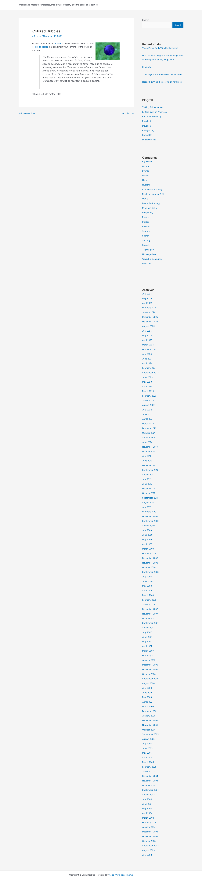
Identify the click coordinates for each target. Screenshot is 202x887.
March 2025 (148, 344)
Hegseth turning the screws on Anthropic (162, 82)
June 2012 (147, 484)
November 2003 (150, 836)
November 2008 (150, 562)
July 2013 (147, 456)
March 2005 (148, 762)
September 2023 (150, 372)
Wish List (146, 263)
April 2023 (147, 386)
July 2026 (147, 293)
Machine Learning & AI (153, 194)
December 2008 (150, 558)
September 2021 (150, 437)
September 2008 (150, 572)
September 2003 (150, 845)
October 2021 (148, 433)
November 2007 (150, 613)
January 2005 (148, 771)
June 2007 (147, 637)
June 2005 (147, 748)
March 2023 (148, 391)
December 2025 (150, 317)
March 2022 (148, 423)
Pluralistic (147, 121)
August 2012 (148, 474)
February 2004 (149, 822)
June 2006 (147, 692)
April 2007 (147, 646)
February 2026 (149, 307)
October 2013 (148, 451)
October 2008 (149, 567)
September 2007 (150, 623)
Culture (146, 166)
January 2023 (149, 400)
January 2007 (148, 660)
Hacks (145, 180)
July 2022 (147, 409)
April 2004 (147, 813)
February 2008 (149, 600)
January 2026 (148, 312)
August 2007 (148, 627)
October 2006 (149, 674)
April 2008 (147, 590)
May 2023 (147, 381)
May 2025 (147, 335)
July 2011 (146, 507)
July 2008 (147, 576)
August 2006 (148, 683)
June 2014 (147, 442)
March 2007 (148, 651)
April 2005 (147, 757)
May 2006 (147, 697)
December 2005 (150, 720)
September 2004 (150, 790)
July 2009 (147, 530)
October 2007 (149, 618)
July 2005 (147, 743)
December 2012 (150, 465)
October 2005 (149, 729)
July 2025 (147, 331)
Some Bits (147, 135)
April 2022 (147, 419)
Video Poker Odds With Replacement (160, 48)
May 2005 (147, 753)
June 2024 (147, 358)
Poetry (145, 217)
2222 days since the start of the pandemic (162, 74)
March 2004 (148, 818)
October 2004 (149, 785)
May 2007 (147, 641)
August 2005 (148, 739)
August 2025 (148, 326)
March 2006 (148, 706)
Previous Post (27, 113)
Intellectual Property (152, 189)
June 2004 (147, 804)
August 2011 (148, 502)
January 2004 (149, 827)
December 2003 (150, 831)
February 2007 (149, 655)
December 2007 (150, 609)
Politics (145, 222)
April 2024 (147, 363)
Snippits (146, 245)
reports (57, 43)
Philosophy (147, 212)
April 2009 (147, 544)
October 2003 (149, 841)
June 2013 (147, 460)
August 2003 (148, 850)
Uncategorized (149, 254)
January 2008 (148, 604)
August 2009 (148, 525)
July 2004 (147, 799)
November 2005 (150, 725)
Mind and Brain (149, 208)
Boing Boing (148, 130)
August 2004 (148, 794)
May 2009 (147, 539)
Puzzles (146, 226)
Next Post (128, 113)
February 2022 (149, 428)
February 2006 (149, 711)
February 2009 (149, 553)
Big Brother (147, 161)
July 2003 (147, 855)
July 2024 (147, 354)
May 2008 (147, 586)
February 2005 (149, 767)
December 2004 (150, 776)
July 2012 (146, 479)
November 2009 (150, 516)
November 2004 (150, 780)
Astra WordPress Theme (121, 875)
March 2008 (148, 595)
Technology (148, 249)
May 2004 (147, 808)
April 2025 (147, 340)
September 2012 (150, 470)
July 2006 (147, 688)
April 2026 (147, 303)
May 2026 (147, 298)
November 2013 (150, 446)
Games (145, 175)
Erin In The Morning (151, 116)
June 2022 (147, 414)
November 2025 (150, 321)
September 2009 (150, 521)
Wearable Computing (152, 259)
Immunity (146, 67)
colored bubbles (40, 46)
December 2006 (150, 664)
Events (145, 171)
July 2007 (147, 632)
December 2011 (149, 488)
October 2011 (148, 493)
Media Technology (151, 203)
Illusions (146, 184)
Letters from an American (154, 112)
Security (146, 240)
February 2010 (149, 511)
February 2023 (149, 396)
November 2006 (150, 669)
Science (37, 36)
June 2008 (147, 581)
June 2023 (147, 377)
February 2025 (149, 349)
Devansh (146, 125)
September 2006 (150, 678)
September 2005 (150, 734)
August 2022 (148, 405)
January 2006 (148, 715)
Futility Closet (149, 139)
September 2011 (150, 497)
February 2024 (149, 368)
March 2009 (148, 548)
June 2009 (147, 535)
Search (145, 20)
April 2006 (147, 702)
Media (145, 198)
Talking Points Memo (152, 107)
